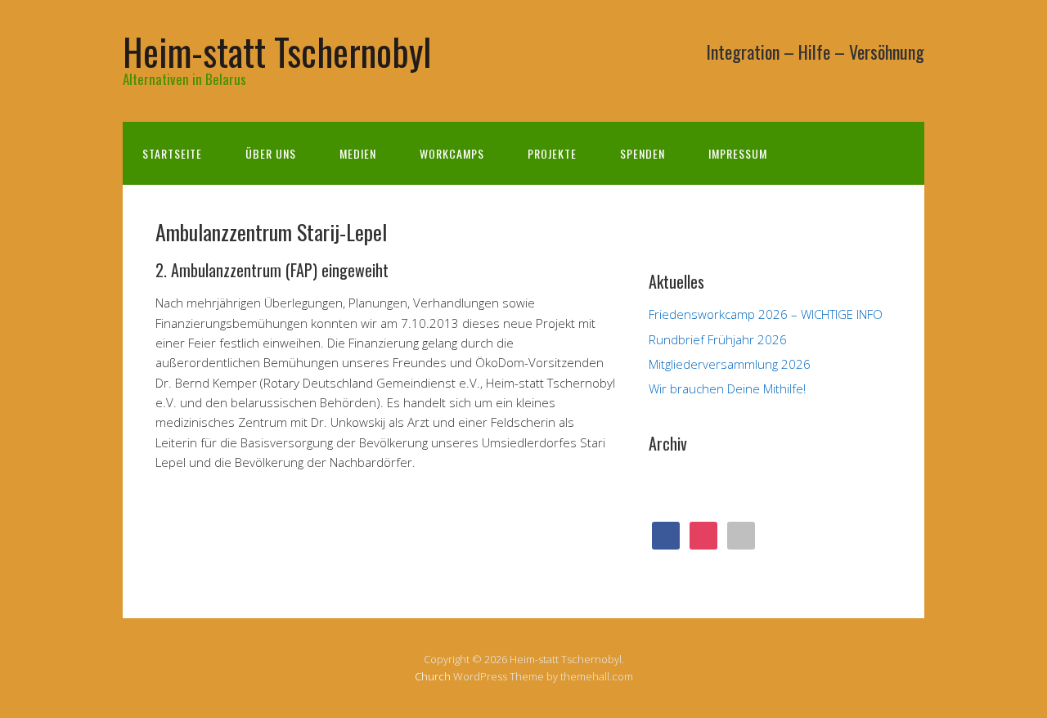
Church (433, 676)
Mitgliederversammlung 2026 (730, 364)
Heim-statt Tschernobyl (277, 51)
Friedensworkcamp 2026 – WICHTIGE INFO (766, 314)
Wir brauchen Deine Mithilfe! (727, 388)
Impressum (737, 153)
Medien (357, 153)
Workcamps (452, 153)
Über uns (270, 153)
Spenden (642, 153)
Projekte (552, 153)
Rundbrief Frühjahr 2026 (718, 339)
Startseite (172, 153)
